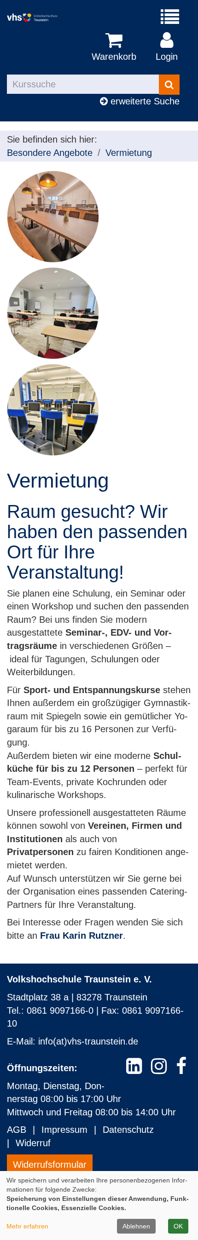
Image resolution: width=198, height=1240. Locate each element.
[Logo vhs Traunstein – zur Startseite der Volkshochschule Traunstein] (39, 17)
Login (167, 57)
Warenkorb (114, 57)
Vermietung (128, 153)
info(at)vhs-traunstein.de (88, 1041)
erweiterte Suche (144, 101)
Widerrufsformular (50, 1165)
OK (178, 1226)
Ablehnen (136, 1226)
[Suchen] (169, 85)
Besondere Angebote (50, 153)
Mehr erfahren (27, 1226)
